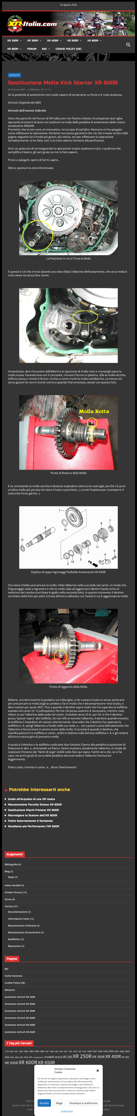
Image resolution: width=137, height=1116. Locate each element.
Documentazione (17, 911)
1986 (41, 1051)
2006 (17, 1057)
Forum (32, 48)
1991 (65, 1051)
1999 (105, 1051)
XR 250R (12, 40)
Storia (8, 899)
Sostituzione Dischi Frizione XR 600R (33, 810)
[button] (97, 1070)
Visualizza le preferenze (84, 1103)
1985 (36, 1051)
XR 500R (72, 40)
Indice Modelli (13, 885)
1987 (47, 1051)
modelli (49, 1057)
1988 (51, 1051)
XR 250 (67, 1057)
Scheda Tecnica (13, 892)
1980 (11, 1051)
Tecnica (9, 906)
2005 (12, 1057)
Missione (10, 989)
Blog (7, 871)
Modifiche (13, 939)
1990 (61, 1051)
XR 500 (125, 1057)
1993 (75, 1051)
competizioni (38, 1057)
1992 (70, 1051)
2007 (21, 1057)
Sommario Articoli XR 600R (20, 1024)
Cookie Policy (67, 1111)
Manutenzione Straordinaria (24, 932)
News (11, 877)
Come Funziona (13, 975)
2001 (116, 1051)
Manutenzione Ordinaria (22, 925)
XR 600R (92, 40)
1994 (80, 1051)
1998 (100, 1051)
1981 (16, 1051)
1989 (56, 1051)
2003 (127, 1051)
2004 (7, 1057)
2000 (111, 1051)
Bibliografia (11, 864)
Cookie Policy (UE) (68, 48)
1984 (31, 1051)
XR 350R (32, 40)
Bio (44, 48)
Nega (59, 1103)
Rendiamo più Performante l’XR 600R (33, 826)
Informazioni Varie (18, 918)
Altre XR (28, 1057)
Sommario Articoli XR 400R (20, 1010)
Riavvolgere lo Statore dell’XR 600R (32, 815)
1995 (84, 1051)
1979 (7, 1051)
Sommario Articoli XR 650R (20, 1032)
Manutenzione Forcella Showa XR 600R (35, 804)
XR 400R (52, 40)
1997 (94, 1051)
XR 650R (12, 48)
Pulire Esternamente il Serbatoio (30, 820)
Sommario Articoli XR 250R (20, 996)
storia (58, 1057)
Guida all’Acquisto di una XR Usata (31, 799)
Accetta (44, 1103)
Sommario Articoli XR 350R (20, 1003)
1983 (25, 1051)
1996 (89, 1051)
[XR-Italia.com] (68, 13)
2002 (122, 1051)
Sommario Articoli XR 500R (20, 1017)
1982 (21, 1051)
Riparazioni (14, 75)
